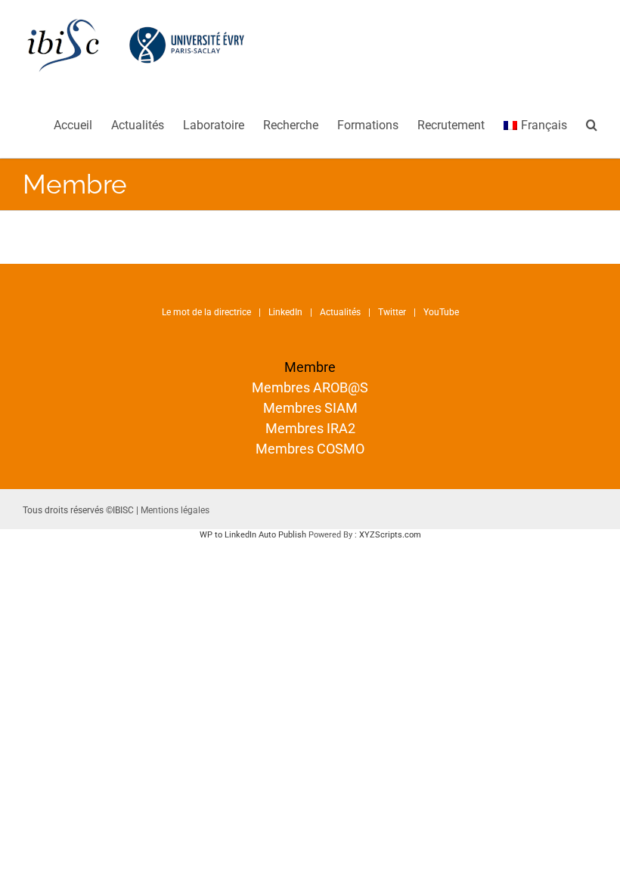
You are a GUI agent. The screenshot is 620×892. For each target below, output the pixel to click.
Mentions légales (175, 510)
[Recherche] (591, 124)
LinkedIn (285, 312)
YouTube (441, 312)
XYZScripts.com (390, 535)
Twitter (392, 312)
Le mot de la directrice (206, 312)
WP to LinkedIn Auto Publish (253, 535)
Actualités (340, 312)
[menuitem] (82, 124)
